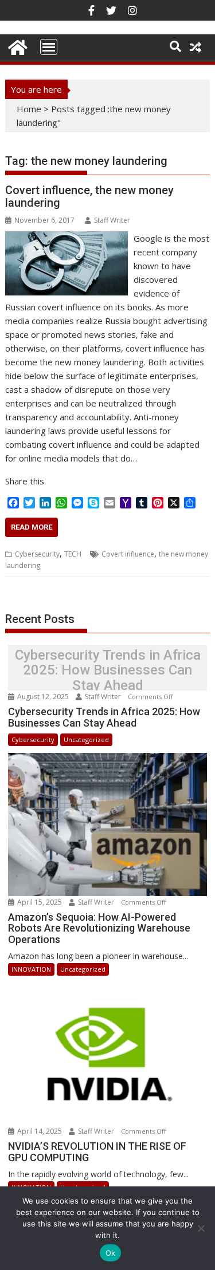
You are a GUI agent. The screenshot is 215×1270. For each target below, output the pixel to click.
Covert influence (127, 554)
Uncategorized (86, 739)
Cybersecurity (37, 554)
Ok (110, 1252)
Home (29, 109)
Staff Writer (112, 220)
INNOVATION (31, 969)
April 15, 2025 (39, 902)
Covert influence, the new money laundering (89, 196)
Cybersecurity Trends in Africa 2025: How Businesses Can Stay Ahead (108, 670)
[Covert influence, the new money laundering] (66, 238)
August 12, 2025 (43, 696)
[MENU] (48, 47)
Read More (31, 527)
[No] (200, 1228)
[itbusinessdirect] (16, 45)
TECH (72, 554)
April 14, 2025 (39, 1131)
